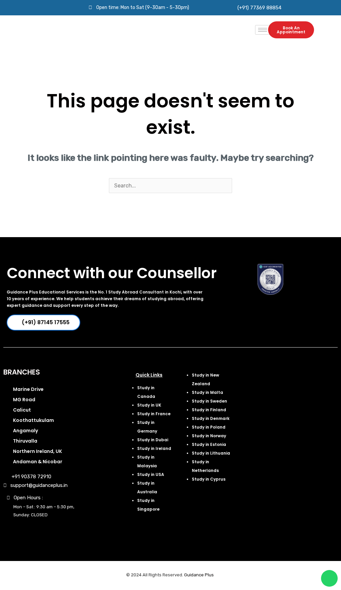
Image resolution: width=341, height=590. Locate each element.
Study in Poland (208, 427)
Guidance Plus (199, 574)
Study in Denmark (210, 418)
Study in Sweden (209, 401)
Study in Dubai (152, 440)
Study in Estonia (209, 444)
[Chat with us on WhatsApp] (329, 578)
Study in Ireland (154, 448)
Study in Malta (207, 392)
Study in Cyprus (208, 479)
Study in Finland (209, 410)
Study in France (153, 414)
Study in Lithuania (211, 453)
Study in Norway (209, 436)
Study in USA (150, 474)
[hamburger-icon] (262, 30)
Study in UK (149, 405)
